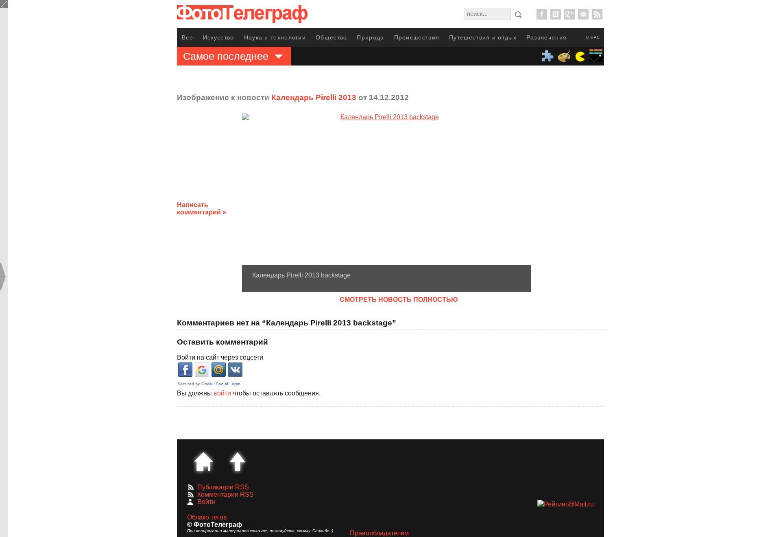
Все (187, 37)
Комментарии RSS (225, 494)
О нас (593, 37)
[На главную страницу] (203, 461)
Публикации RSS (223, 487)
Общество (331, 37)
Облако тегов (207, 517)
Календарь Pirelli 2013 (313, 97)
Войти (206, 501)
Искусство (218, 37)
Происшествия (417, 37)
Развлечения (546, 37)
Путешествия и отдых (483, 37)
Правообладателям (379, 533)
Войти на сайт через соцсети (220, 357)
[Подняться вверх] (237, 461)
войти (222, 393)
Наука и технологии (275, 37)
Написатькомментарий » (201, 208)
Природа (370, 37)
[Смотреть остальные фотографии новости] (386, 189)
